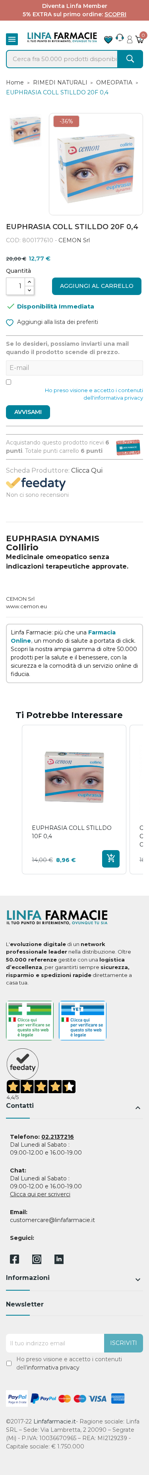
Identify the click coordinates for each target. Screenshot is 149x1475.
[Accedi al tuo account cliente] (130, 37)
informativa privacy (53, 1367)
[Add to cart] (111, 859)
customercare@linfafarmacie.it (52, 1220)
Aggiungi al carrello (97, 285)
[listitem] (74, 799)
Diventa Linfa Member (74, 6)
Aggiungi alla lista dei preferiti (56, 322)
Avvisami (28, 412)
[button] (14, 799)
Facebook (14, 1260)
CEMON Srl (74, 240)
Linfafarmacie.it (54, 1421)
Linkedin (59, 1262)
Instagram (36, 1262)
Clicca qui (87, 470)
